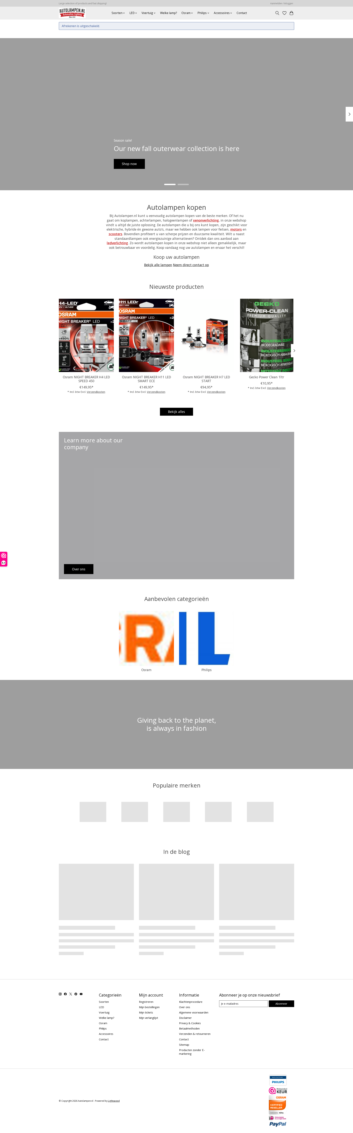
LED (101, 1007)
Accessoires (106, 1034)
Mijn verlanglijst (148, 1018)
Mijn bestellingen (149, 1007)
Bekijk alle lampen (158, 265)
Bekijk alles (176, 411)
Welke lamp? (168, 13)
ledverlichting (117, 243)
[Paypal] (278, 1126)
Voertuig (104, 1012)
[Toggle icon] (277, 13)
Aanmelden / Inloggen (281, 3)
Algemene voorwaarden (193, 1012)
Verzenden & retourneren (195, 1034)
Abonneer (281, 1003)
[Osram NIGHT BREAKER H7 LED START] (206, 335)
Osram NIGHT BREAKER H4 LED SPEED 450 (86, 379)
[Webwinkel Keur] (278, 1093)
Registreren (146, 1002)
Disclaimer (185, 1018)
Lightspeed (114, 1100)
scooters (115, 234)
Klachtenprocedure (190, 1002)
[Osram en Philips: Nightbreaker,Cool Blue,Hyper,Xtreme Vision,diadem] (72, 13)
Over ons (184, 1007)
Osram (146, 670)
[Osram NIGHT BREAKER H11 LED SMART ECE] (146, 335)
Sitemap (184, 1044)
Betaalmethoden (189, 1028)
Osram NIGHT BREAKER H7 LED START (206, 379)
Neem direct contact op (191, 265)
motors (236, 229)
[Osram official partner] (278, 1113)
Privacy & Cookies (190, 1023)
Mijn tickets (146, 1012)
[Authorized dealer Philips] (278, 1085)
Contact (242, 13)
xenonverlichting (206, 220)
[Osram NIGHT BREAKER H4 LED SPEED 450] (86, 335)
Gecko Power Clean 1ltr (266, 377)
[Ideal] (278, 1119)
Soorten (104, 1002)
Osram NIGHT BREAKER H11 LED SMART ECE (146, 379)
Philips (207, 670)
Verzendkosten (96, 392)
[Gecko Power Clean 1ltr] (266, 335)
